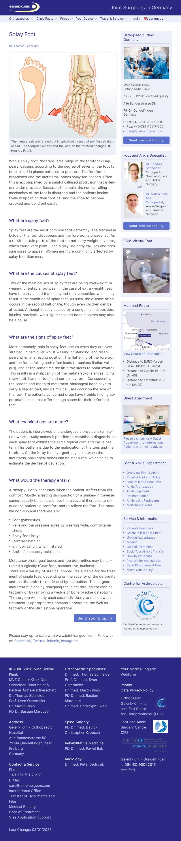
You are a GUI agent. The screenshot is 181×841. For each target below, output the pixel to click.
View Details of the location (142, 354)
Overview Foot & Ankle (143, 472)
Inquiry (136, 18)
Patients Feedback (140, 528)
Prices (64, 18)
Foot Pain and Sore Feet (144, 482)
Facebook (22, 641)
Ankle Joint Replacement (144, 500)
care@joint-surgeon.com (144, 131)
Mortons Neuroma (140, 505)
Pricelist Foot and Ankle (143, 477)
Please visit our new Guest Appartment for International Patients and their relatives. (143, 442)
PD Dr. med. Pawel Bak (84, 748)
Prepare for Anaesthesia (144, 560)
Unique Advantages (141, 537)
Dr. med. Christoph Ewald (86, 706)
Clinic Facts (45, 18)
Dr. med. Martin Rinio (82, 690)
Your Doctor (84, 18)
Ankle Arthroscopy (140, 486)
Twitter (38, 641)
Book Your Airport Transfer (146, 551)
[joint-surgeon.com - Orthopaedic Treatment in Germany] (24, 7)
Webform (128, 674)
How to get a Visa (139, 556)
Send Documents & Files (144, 565)
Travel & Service (112, 18)
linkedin (52, 641)
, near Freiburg (30, 743)
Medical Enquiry (22, 806)
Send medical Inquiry (146, 140)
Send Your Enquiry (95, 618)
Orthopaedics (19, 18)
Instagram (69, 641)
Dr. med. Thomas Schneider (88, 674)
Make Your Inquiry (140, 570)
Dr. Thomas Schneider (24, 46)
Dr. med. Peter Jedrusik (84, 764)
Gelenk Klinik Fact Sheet (144, 533)
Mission (132, 542)
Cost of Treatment (140, 547)
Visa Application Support (30, 817)
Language (156, 18)
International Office (25, 791)
